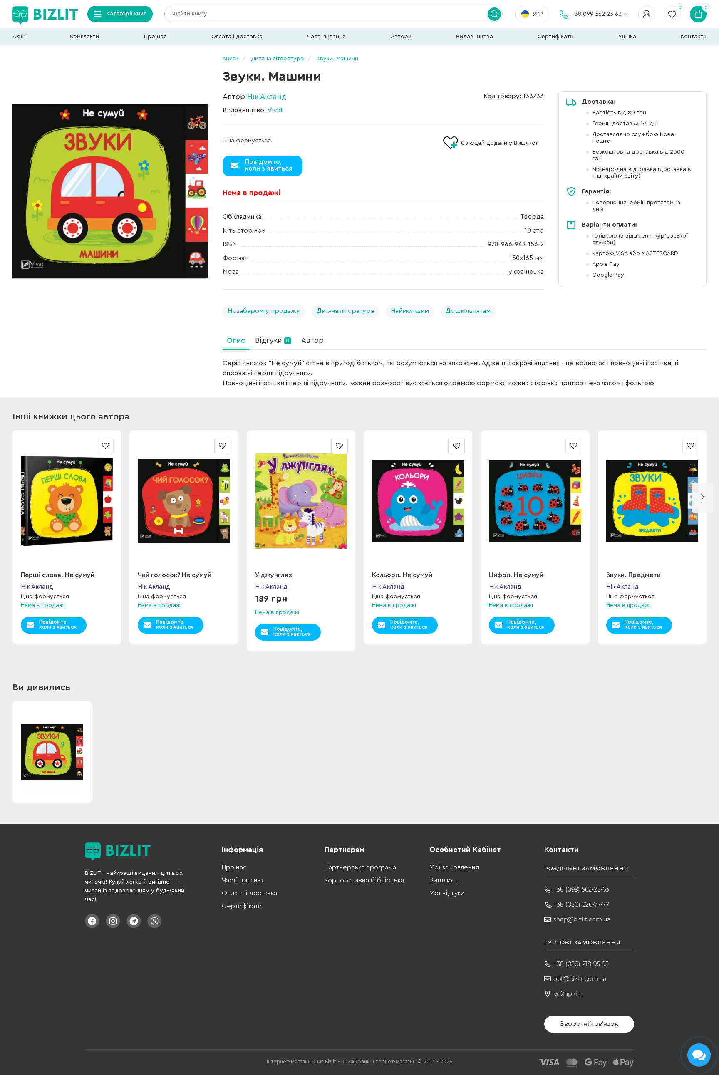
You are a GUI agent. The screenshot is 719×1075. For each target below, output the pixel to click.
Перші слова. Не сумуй (57, 575)
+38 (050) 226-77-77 (581, 904)
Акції (18, 37)
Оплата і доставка (237, 37)
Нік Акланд (266, 96)
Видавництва (474, 37)
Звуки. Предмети (633, 575)
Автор (312, 340)
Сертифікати (555, 37)
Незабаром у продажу (264, 310)
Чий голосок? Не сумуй (174, 575)
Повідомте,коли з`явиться (269, 165)
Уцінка (627, 37)
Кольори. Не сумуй (402, 575)
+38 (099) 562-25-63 (581, 889)
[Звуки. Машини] (110, 191)
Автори (401, 37)
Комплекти (84, 37)
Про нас (155, 37)
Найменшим (410, 310)
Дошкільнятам (468, 310)
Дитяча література (345, 310)
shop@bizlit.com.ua (581, 919)
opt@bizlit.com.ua (579, 979)
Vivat (275, 110)
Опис (236, 340)
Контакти (694, 37)
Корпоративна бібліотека (364, 880)
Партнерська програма (360, 867)
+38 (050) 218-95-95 (581, 964)
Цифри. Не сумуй (516, 575)
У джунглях (273, 575)
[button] (702, 498)
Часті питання (326, 37)
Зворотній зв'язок (589, 1024)
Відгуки (272, 340)
